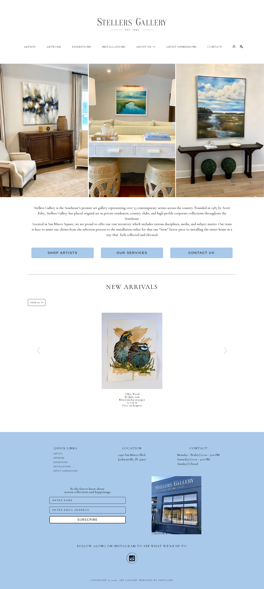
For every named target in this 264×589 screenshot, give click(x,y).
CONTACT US (201, 253)
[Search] (241, 46)
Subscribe (87, 519)
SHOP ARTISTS (63, 253)
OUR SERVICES (132, 253)
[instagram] (132, 558)
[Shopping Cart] (234, 46)
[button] (145, 46)
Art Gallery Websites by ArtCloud (146, 580)
